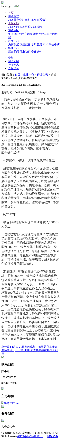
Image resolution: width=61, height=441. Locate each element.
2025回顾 (13, 26)
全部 (11, 57)
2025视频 (36, 26)
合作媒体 (36, 51)
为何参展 (13, 44)
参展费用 (36, 44)
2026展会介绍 (16, 19)
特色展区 (13, 30)
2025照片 (25, 26)
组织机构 (30, 19)
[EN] (17, 6)
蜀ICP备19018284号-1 (30, 436)
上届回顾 (13, 23)
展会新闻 (13, 51)
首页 (11, 12)
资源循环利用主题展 (20, 33)
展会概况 (13, 16)
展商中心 (13, 41)
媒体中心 (13, 48)
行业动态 (25, 51)
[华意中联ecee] (10, 403)
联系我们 (42, 19)
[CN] (15, 6)
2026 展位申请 (51, 44)
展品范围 (25, 44)
